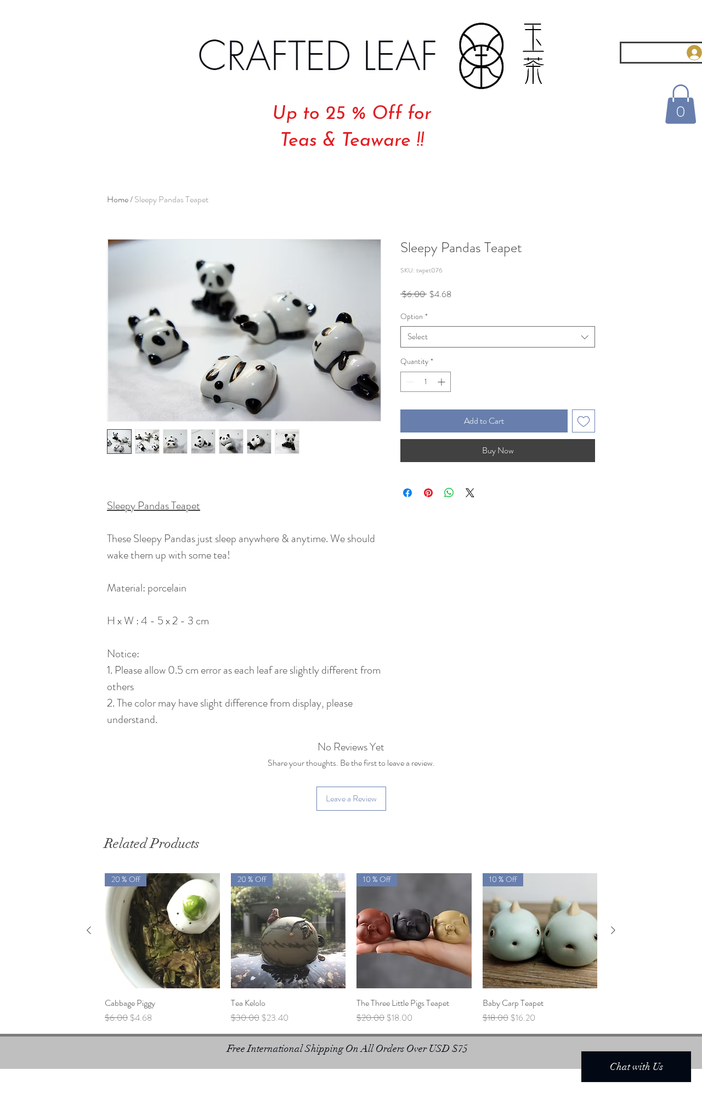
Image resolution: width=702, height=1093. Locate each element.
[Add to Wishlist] (583, 420)
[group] (351, 949)
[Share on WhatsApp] (449, 492)
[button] (680, 104)
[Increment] (442, 381)
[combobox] (497, 337)
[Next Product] (613, 930)
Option (414, 316)
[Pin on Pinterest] (428, 492)
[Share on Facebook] (407, 492)
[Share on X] (470, 492)
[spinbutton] (425, 381)
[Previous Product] (88, 930)
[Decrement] (409, 381)
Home (117, 199)
